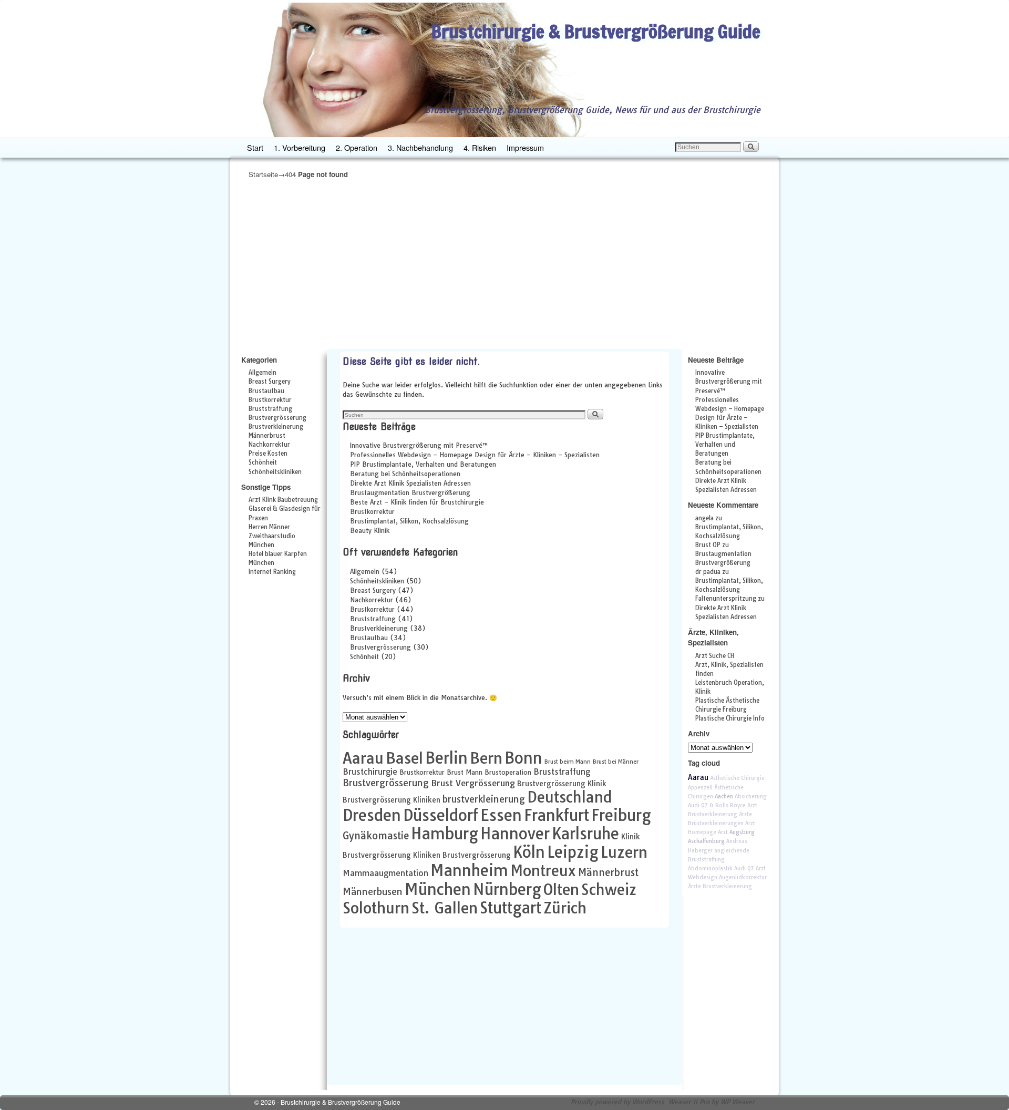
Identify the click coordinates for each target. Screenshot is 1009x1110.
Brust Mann (464, 772)
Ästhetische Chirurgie (737, 778)
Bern (486, 757)
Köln (529, 851)
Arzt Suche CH (714, 656)
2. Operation (356, 147)
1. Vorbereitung (299, 147)
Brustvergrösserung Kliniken (391, 799)
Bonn (523, 757)
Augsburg (742, 832)
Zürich (564, 907)
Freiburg (621, 815)
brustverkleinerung (483, 799)
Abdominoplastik (710, 868)
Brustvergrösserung (277, 418)
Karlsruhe (585, 833)
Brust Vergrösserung (473, 782)
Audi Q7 (744, 868)
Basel (404, 757)
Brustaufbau (266, 391)
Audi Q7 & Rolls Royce (717, 805)
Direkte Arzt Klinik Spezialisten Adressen (410, 483)
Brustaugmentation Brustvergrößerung (410, 493)
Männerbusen (373, 892)
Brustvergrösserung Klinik (561, 783)
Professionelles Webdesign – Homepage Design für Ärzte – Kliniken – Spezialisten (475, 455)
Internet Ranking (272, 571)
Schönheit (263, 462)
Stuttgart (510, 907)
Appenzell (700, 787)
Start (255, 147)
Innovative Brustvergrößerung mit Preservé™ (419, 445)
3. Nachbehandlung (420, 147)
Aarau (363, 757)
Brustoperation (508, 772)
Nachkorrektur (269, 444)
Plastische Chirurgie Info (730, 718)
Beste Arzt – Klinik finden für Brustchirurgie (417, 502)
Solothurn (376, 907)
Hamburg (444, 833)
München (438, 889)
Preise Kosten (268, 453)
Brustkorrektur (270, 400)
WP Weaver (737, 1102)
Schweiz (608, 889)
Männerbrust (267, 435)
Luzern (624, 851)
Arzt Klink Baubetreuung (283, 499)
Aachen (724, 796)
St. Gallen (444, 907)
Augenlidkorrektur (743, 877)
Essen (501, 815)
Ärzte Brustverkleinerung (720, 886)
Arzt (723, 832)
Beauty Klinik (369, 531)
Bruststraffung (270, 409)
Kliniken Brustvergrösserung (462, 854)
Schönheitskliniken (275, 472)
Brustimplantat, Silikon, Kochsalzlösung (409, 521)
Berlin (446, 757)
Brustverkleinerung (276, 426)
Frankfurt (556, 815)
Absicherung (751, 796)
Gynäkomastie (376, 835)
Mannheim (469, 870)
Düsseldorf (440, 815)
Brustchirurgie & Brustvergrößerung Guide (595, 31)
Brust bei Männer (616, 761)
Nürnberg (507, 889)
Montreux (543, 870)
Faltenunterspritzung (725, 598)
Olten (561, 889)
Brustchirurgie (370, 772)
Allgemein (262, 372)
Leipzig (573, 851)
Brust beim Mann (567, 761)
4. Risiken (480, 147)
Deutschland (569, 797)
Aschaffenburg (706, 841)
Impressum (525, 147)
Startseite (263, 174)
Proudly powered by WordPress (617, 1102)
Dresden (372, 815)
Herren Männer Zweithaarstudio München (272, 536)
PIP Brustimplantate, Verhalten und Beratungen (423, 464)
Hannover (515, 833)
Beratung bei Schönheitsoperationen (405, 474)
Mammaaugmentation (385, 873)
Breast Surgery (270, 381)
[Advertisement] (504, 263)
